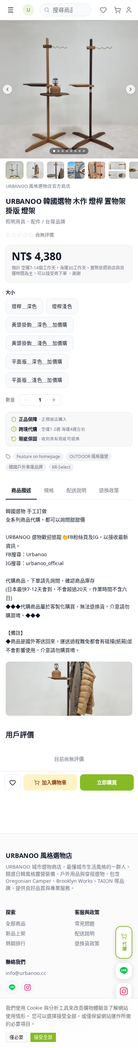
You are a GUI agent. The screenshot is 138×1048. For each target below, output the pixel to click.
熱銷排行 (15, 943)
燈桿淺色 (62, 306)
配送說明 (76, 490)
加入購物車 (54, 782)
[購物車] (117, 10)
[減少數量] (26, 400)
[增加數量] (54, 400)
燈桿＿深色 (24, 306)
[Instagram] (27, 987)
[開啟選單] (10, 10)
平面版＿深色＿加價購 (37, 361)
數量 (10, 399)
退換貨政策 (87, 943)
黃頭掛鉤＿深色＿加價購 (40, 325)
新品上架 (15, 933)
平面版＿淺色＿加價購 (37, 380)
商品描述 (21, 490)
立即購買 (107, 782)
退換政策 (109, 490)
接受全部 (43, 1037)
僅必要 (16, 1037)
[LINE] (12, 987)
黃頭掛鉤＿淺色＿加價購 (40, 343)
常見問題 (84, 923)
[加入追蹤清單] (12, 782)
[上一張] (34, 89)
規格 (49, 490)
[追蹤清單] (103, 10)
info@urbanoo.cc (26, 973)
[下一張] (103, 89)
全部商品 (15, 923)
